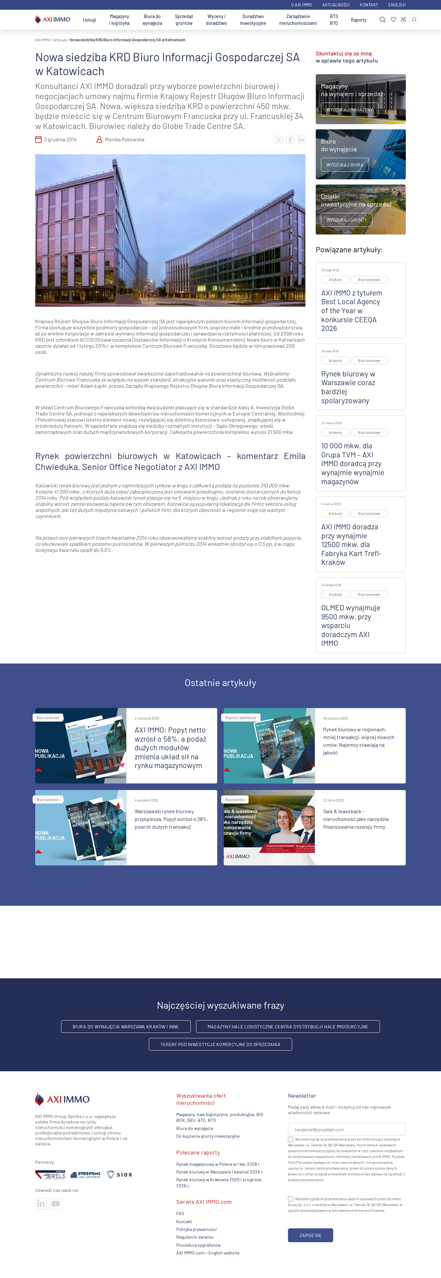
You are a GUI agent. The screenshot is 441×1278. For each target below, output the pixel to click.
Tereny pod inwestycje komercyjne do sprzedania (220, 1044)
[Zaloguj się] (414, 19)
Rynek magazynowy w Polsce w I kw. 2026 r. (218, 1164)
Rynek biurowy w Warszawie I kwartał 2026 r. (220, 1171)
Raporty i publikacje (240, 717)
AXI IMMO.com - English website (208, 1252)
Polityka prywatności (196, 1229)
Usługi (89, 20)
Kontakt (369, 4)
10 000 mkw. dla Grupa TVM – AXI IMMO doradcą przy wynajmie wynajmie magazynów (352, 463)
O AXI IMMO (301, 4)
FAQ (180, 1213)
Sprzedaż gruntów (184, 20)
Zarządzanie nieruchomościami (298, 20)
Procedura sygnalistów (198, 1245)
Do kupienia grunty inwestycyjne (208, 1136)
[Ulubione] (393, 20)
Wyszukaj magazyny (349, 109)
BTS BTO (334, 20)
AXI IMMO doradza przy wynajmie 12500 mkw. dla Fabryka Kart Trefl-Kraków (351, 544)
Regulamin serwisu (195, 1237)
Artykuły (60, 39)
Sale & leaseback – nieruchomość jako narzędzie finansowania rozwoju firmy (356, 819)
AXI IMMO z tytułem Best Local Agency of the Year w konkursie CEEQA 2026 (351, 310)
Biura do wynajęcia (152, 20)
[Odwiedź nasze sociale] (41, 1204)
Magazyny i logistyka (119, 20)
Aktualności (336, 4)
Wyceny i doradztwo (216, 20)
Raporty (359, 20)
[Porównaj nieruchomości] (403, 19)
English (397, 4)
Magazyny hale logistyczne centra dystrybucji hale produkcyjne (288, 1026)
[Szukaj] (382, 20)
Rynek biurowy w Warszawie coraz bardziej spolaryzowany (348, 387)
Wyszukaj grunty (346, 220)
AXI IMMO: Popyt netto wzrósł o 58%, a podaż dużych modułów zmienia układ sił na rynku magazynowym (170, 747)
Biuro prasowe (369, 279)
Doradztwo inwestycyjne (253, 20)
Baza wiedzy (234, 799)
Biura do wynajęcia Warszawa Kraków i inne (126, 1026)
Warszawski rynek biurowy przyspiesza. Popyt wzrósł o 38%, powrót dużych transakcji (171, 819)
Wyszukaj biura (345, 164)
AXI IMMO (42, 39)
